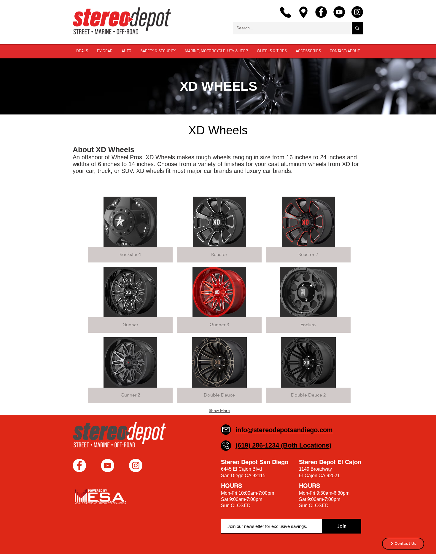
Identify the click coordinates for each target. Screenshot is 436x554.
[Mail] (226, 429)
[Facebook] (321, 12)
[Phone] (226, 445)
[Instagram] (357, 12)
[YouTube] (339, 12)
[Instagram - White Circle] (135, 465)
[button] (130, 229)
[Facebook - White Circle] (79, 465)
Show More (219, 410)
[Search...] (357, 28)
